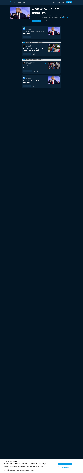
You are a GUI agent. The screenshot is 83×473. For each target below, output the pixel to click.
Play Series (37, 21)
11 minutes (28, 54)
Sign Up (69, 2)
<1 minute (28, 86)
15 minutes (28, 71)
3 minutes (28, 37)
